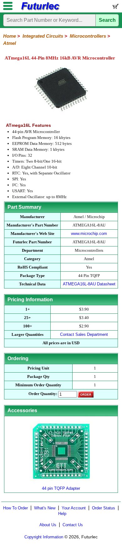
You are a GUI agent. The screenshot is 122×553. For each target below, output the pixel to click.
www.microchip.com (89, 233)
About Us (47, 524)
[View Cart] (115, 7)
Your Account (74, 508)
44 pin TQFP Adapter (61, 488)
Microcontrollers (88, 36)
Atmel (9, 43)
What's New (44, 508)
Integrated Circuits (43, 36)
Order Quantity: (42, 393)
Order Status (103, 508)
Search (107, 20)
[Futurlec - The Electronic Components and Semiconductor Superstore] (40, 9)
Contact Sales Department (84, 334)
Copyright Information (43, 537)
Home (9, 36)
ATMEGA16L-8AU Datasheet (89, 284)
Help (62, 513)
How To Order (15, 508)
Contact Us (73, 524)
